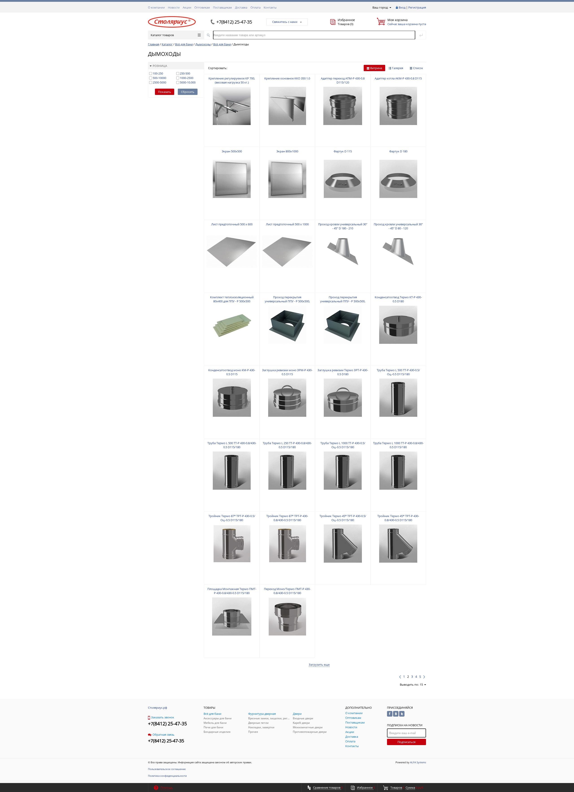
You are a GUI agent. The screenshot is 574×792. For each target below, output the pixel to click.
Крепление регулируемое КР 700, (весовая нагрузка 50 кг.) (232, 80)
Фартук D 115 (343, 151)
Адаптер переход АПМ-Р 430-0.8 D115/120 (343, 80)
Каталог (167, 44)
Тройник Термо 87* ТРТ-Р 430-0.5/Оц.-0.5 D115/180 (232, 518)
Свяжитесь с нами (284, 22)
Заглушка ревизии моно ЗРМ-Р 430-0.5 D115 (287, 372)
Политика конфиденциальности (167, 775)
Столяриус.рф (157, 708)
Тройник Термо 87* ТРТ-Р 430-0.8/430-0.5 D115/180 (287, 518)
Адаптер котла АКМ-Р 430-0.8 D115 (398, 78)
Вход (402, 7)
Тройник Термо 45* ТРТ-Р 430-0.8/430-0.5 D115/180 (398, 518)
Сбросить (187, 92)
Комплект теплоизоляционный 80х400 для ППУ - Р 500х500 (232, 299)
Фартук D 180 (398, 151)
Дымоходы (203, 44)
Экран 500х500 (232, 151)
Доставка (241, 7)
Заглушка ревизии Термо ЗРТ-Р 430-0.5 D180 (342, 372)
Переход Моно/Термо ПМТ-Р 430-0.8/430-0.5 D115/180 (287, 591)
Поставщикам (222, 7)
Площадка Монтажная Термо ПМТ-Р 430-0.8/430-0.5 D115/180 (231, 591)
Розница (160, 66)
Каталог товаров (162, 35)
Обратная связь (163, 735)
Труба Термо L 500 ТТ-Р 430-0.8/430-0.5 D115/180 (231, 445)
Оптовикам (202, 7)
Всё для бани (184, 44)
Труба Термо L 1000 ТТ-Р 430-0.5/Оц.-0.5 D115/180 (342, 445)
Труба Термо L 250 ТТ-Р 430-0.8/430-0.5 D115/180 (287, 445)
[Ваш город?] (390, 7)
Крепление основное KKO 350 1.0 (287, 78)
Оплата (255, 7)
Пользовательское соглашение (167, 769)
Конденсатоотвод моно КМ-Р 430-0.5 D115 (231, 372)
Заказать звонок (162, 717)
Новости (174, 7)
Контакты (270, 7)
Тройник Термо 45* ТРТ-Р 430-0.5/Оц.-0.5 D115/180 (343, 518)
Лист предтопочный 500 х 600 (231, 224)
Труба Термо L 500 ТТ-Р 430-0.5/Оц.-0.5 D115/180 (398, 372)
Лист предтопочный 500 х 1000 (287, 224)
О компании (156, 7)
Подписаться (406, 742)
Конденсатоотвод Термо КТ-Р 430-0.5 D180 (398, 299)
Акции (187, 7)
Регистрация (417, 7)
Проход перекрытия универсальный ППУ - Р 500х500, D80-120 (342, 301)
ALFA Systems (418, 762)
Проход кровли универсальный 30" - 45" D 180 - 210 (342, 226)
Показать (164, 92)
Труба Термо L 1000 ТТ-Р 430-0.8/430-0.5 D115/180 (398, 445)
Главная (153, 44)
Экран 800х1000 (287, 151)
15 (421, 684)
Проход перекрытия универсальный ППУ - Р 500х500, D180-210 (287, 301)
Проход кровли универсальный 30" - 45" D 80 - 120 (398, 226)
